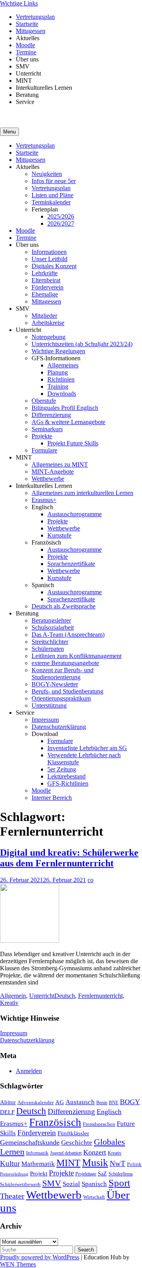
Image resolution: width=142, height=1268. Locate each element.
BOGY (130, 1102)
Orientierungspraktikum (61, 698)
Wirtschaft (94, 1197)
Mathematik (38, 1164)
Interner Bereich (52, 797)
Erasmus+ (44, 500)
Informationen (49, 251)
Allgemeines (62, 365)
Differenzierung (51, 415)
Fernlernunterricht (100, 995)
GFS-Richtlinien (67, 783)
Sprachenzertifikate (71, 563)
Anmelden (29, 1071)
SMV (51, 1183)
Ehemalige (45, 294)
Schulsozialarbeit (53, 627)
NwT (117, 1163)
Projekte (42, 436)
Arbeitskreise (48, 322)
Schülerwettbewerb (20, 1184)
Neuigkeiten (47, 174)
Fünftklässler (73, 1133)
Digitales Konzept (54, 266)
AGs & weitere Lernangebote (68, 422)
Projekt (38, 1173)
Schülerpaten (48, 648)
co (90, 880)
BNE (113, 1102)
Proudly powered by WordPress (39, 1257)
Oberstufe (44, 400)
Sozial (71, 1184)
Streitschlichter (50, 641)
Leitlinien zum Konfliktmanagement (76, 656)
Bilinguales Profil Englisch (65, 407)
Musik (95, 1162)
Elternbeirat (46, 280)
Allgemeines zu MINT (60, 464)
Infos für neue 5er (54, 181)
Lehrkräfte (45, 273)
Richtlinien (61, 379)
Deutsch (64, 995)
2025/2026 (60, 216)
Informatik (37, 1153)
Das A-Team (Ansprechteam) (68, 634)
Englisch (109, 1112)
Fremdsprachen (99, 1124)
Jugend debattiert (66, 1153)
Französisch (55, 1122)
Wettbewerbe (48, 478)
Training (57, 386)
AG (59, 1102)
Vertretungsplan (35, 16)
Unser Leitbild (49, 259)
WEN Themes (18, 1264)
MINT (68, 1163)
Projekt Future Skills (72, 443)
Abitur (8, 1102)
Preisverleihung (14, 1174)
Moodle (25, 45)
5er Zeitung (61, 769)
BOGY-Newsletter (55, 684)
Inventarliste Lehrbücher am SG (87, 748)
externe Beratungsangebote (65, 663)
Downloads (61, 393)
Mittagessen (30, 31)
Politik (134, 1164)
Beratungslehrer (51, 620)
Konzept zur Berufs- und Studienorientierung (62, 673)
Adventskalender (35, 1102)
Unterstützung (49, 705)
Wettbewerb (54, 1194)
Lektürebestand (66, 776)
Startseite (27, 23)
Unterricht (41, 995)
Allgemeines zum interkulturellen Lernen (82, 492)
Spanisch (94, 1184)
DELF (7, 1112)
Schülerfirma (120, 1174)
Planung (57, 372)
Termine (26, 52)
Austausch (80, 1102)
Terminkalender (51, 202)
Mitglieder (44, 315)
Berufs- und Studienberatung (67, 691)
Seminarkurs (47, 429)
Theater (12, 1196)
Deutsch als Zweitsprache (63, 606)
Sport (119, 1182)
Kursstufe (59, 535)
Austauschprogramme (74, 514)
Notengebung (48, 337)
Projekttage (85, 1174)
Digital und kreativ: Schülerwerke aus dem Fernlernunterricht (69, 857)
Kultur (10, 1163)
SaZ (102, 1173)
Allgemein (13, 995)
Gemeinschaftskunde (30, 1142)
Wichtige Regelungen (58, 351)
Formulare (44, 450)
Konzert (94, 1152)
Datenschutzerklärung (59, 726)
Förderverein (48, 287)
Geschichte (76, 1142)
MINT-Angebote (53, 471)
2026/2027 (60, 223)
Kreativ (9, 1002)
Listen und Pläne (52, 195)
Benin (101, 1102)
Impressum (45, 719)
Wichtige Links (19, 3)
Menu (9, 132)
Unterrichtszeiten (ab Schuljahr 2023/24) (82, 344)
